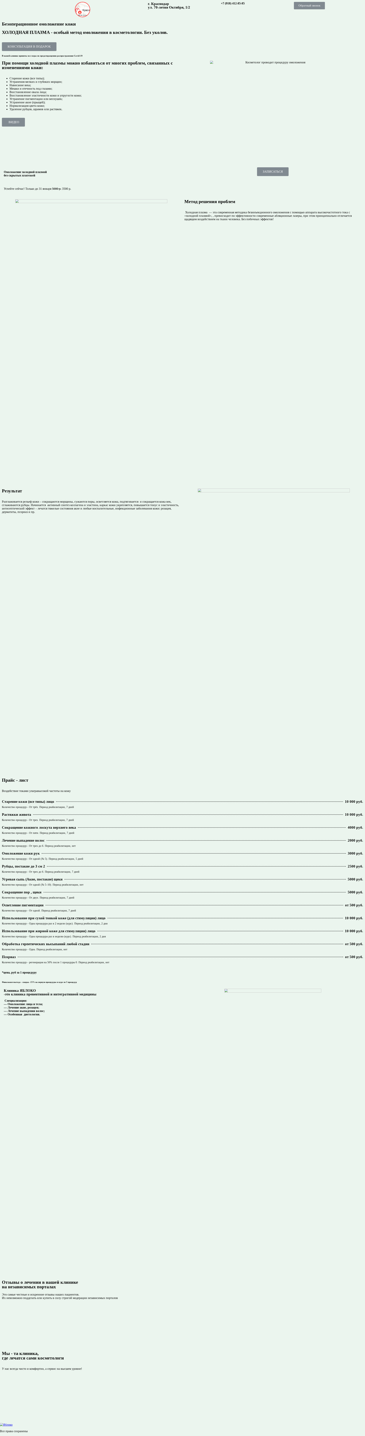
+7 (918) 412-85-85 (233, 3)
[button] (309, 5)
